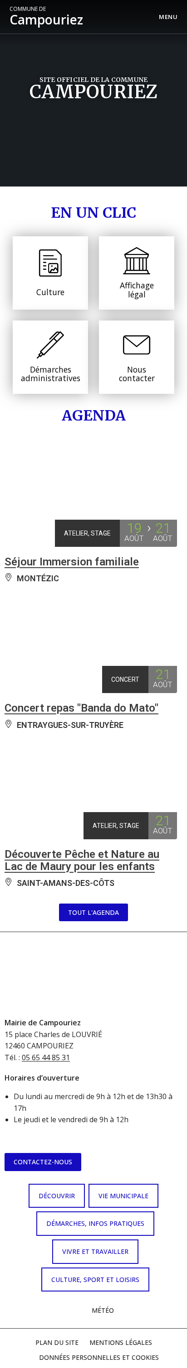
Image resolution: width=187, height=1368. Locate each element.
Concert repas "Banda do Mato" (81, 708)
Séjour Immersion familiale (72, 561)
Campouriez (46, 17)
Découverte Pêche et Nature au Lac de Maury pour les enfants (82, 860)
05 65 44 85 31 (46, 1057)
